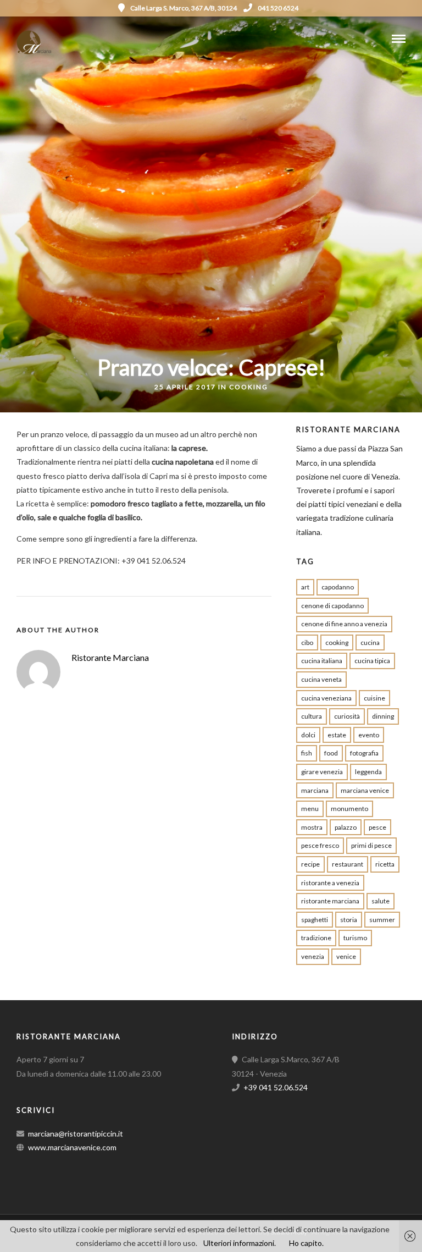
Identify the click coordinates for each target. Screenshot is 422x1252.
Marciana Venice (365, 790)
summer (382, 919)
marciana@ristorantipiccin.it (75, 1133)
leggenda (368, 772)
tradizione (316, 938)
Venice (346, 956)
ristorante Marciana (330, 901)
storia (348, 919)
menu (310, 808)
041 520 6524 (278, 8)
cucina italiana (321, 661)
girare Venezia (322, 772)
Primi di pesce (371, 845)
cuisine (374, 698)
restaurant (347, 864)
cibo (307, 642)
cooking (336, 642)
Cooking (248, 387)
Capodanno (337, 587)
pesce (377, 827)
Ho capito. (306, 1243)
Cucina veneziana (326, 698)
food (331, 753)
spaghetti (314, 919)
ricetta (385, 864)
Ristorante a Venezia (330, 883)
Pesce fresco (320, 845)
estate (336, 735)
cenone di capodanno (332, 606)
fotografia (364, 753)
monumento (349, 808)
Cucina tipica (372, 661)
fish (306, 753)
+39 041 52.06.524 (275, 1087)
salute (380, 901)
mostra (312, 827)
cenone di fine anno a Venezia (344, 624)
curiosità (347, 716)
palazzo (346, 827)
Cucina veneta (321, 679)
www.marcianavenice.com (72, 1147)
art (305, 587)
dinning (383, 716)
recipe (310, 864)
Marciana (315, 790)
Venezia (312, 956)
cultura (311, 716)
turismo (355, 938)
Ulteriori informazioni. (239, 1243)
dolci (308, 735)
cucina (370, 642)
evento (368, 735)
